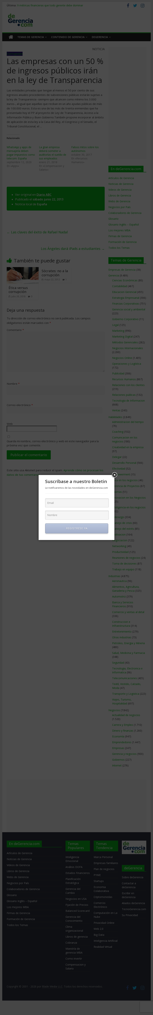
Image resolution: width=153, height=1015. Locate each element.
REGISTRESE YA (77, 528)
